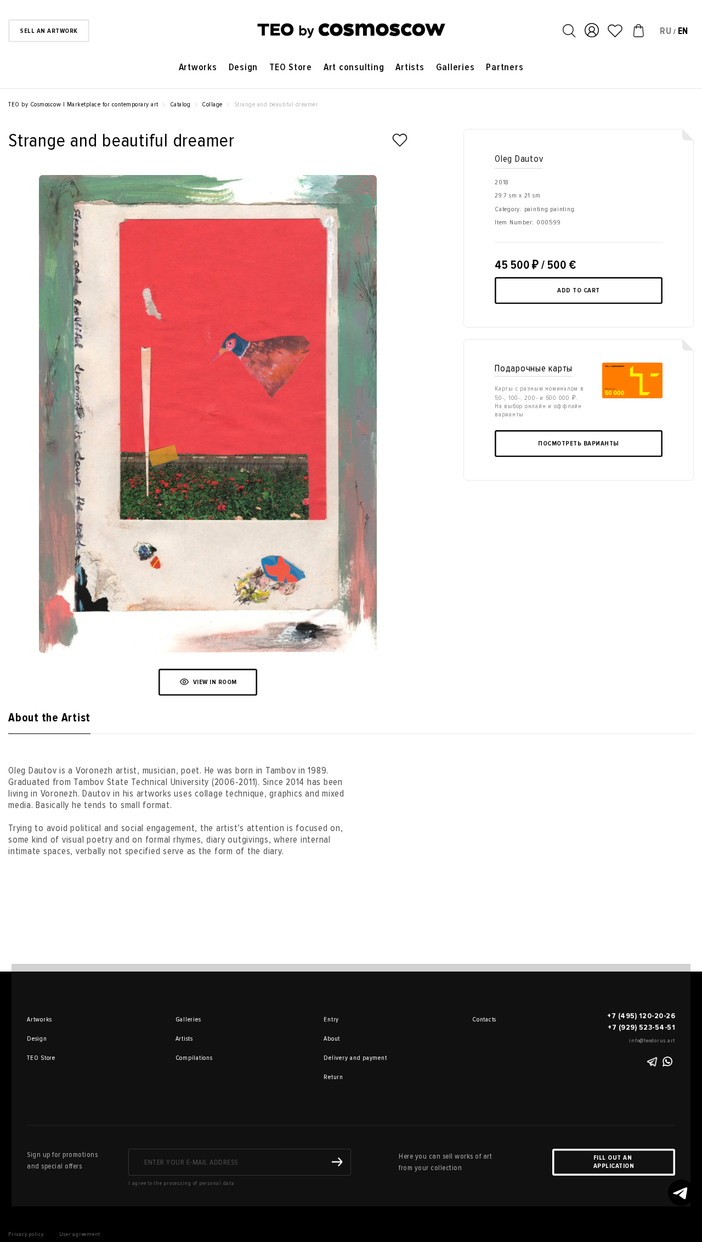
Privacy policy (26, 1234)
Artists (409, 67)
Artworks (198, 67)
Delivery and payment (339, 1058)
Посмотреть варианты (578, 443)
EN (683, 31)
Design (243, 67)
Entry (331, 1019)
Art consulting (354, 67)
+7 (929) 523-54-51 (641, 1027)
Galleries (455, 67)
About (332, 1039)
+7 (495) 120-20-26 (641, 1015)
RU (666, 31)
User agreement (80, 1234)
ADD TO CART (578, 290)
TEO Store (290, 67)
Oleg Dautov (519, 159)
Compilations (191, 1058)
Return (333, 1077)
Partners (504, 67)
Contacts (484, 1019)
